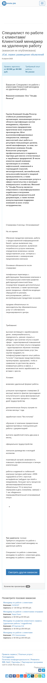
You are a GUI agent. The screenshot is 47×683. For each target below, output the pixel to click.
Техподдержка (8, 656)
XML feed (6, 662)
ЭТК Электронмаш (19, 635)
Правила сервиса (9, 654)
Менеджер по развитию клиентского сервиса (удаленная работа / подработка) (22, 622)
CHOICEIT (15, 605)
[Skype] (43, 676)
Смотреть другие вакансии (22, 572)
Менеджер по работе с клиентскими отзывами (23, 611)
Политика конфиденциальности (15, 659)
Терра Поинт (16, 614)
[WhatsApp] (39, 676)
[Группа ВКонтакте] (40, 670)
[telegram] (6, 676)
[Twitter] (28, 676)
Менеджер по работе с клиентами (18, 602)
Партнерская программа (32, 662)
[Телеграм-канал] (43, 670)
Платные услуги (25, 654)
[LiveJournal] (32, 676)
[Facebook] (14, 676)
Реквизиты (35, 659)
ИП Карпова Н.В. (18, 626)
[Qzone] (36, 676)
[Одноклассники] (17, 676)
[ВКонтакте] (10, 676)
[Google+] (25, 676)
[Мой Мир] (21, 676)
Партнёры (15, 662)
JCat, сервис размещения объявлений (23, 54)
